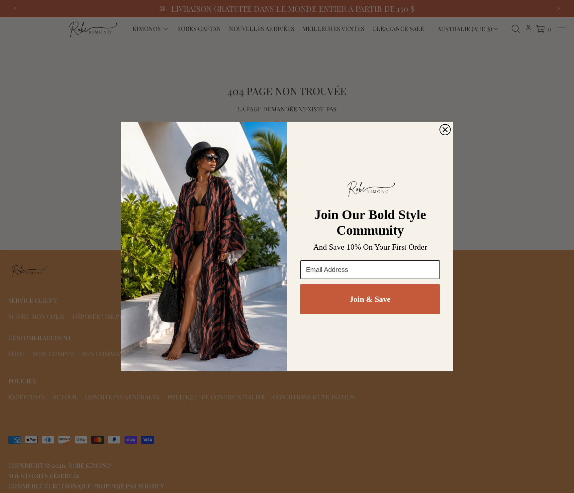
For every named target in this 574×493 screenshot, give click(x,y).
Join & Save (370, 299)
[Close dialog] (445, 129)
